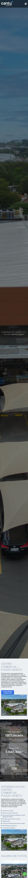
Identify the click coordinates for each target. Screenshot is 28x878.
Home (5, 334)
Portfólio (8, 334)
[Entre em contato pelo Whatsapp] (25, 874)
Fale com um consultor (7, 692)
